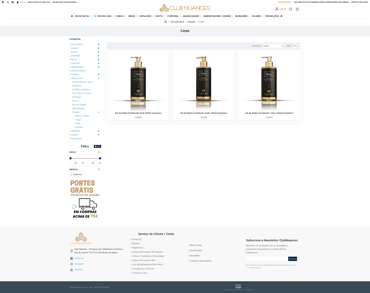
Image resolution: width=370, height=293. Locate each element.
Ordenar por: (256, 46)
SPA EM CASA (177, 21)
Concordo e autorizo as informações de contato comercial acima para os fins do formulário (272, 266)
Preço (72, 152)
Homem (191, 21)
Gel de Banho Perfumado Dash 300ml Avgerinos (138, 113)
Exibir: (289, 46)
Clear (98, 146)
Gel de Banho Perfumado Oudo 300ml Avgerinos (203, 113)
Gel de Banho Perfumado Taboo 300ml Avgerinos (269, 113)
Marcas (73, 169)
